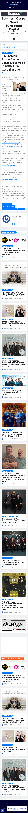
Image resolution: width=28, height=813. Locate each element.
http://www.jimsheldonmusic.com (10, 142)
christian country (7, 204)
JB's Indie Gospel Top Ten (9, 208)
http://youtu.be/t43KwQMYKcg (9, 165)
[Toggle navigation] (14, 39)
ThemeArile (16, 810)
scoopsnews (7, 438)
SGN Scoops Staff (8, 257)
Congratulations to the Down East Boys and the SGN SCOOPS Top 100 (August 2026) (13, 434)
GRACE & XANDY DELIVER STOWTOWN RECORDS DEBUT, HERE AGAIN (13, 324)
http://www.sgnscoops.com (19, 221)
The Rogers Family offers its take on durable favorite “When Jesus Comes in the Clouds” (14, 294)
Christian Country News (9, 206)
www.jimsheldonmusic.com (10, 179)
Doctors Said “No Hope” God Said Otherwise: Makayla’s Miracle (12, 392)
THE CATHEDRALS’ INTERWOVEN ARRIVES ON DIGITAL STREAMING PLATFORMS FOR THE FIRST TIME (12, 605)
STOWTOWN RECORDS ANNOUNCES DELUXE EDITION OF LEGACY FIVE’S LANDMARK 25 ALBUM (13, 364)
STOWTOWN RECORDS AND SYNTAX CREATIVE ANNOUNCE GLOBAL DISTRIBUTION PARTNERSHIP (13, 251)
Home (3, 44)
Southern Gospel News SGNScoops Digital (14, 23)
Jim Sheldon (21, 208)
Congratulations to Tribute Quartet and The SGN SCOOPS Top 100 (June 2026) (13, 562)
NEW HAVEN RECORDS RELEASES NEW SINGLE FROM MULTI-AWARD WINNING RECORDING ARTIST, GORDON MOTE (13, 477)
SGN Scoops (7, 73)
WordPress (19, 808)
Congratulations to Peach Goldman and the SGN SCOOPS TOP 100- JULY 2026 (13, 521)
